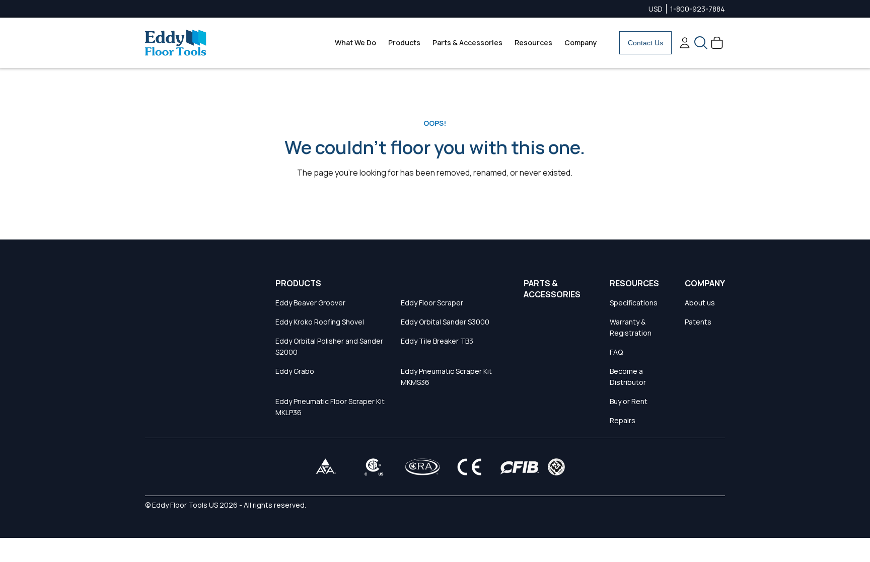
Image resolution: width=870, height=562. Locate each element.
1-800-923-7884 (697, 9)
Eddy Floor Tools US (185, 505)
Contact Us (645, 43)
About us (700, 302)
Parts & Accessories (467, 42)
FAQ (616, 352)
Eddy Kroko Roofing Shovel (319, 322)
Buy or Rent (628, 401)
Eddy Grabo (294, 371)
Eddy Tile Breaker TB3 (437, 341)
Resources (533, 42)
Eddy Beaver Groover (310, 302)
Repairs (622, 420)
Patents (698, 322)
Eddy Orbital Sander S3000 (445, 322)
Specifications (634, 302)
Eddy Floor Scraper (432, 302)
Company (580, 42)
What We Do (355, 42)
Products (404, 42)
